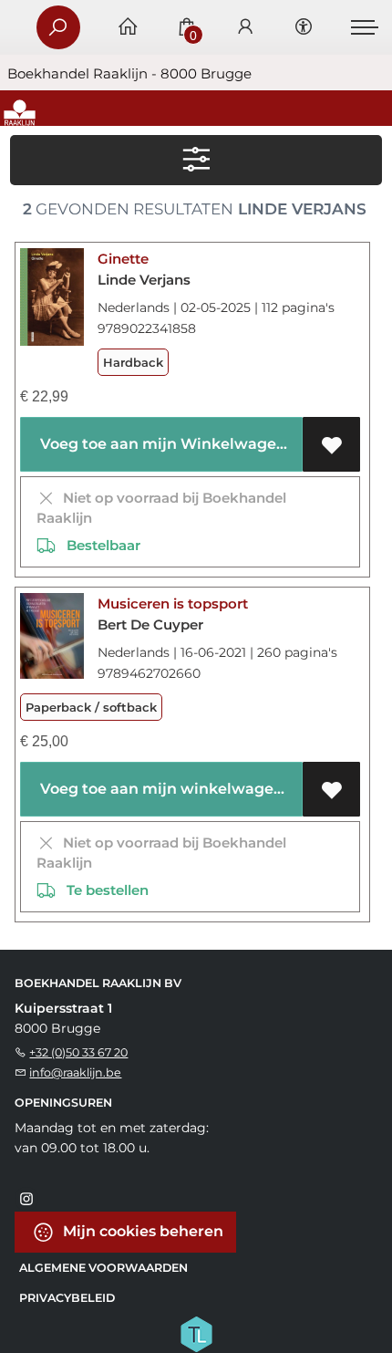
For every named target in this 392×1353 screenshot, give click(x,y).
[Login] (245, 28)
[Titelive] (196, 1332)
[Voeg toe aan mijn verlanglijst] (331, 444)
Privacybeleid (67, 1298)
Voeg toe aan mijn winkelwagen (160, 788)
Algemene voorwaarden (103, 1268)
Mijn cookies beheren (141, 1230)
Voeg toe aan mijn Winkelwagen (161, 444)
